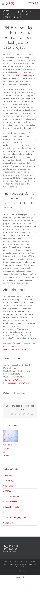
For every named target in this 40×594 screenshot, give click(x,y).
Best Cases (9, 486)
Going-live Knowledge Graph (8, 448)
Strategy (8, 475)
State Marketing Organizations (17, 517)
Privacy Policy (14, 564)
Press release (20, 393)
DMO (7, 512)
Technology (9, 480)
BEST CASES (9, 491)
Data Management (12, 501)
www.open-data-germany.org (23, 75)
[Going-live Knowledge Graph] (10, 431)
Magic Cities (10, 523)
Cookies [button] (21, 567)
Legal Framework (12, 496)
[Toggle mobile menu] (3, 4)
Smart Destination (12, 507)
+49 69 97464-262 (14, 380)
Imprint (5, 564)
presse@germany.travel (19, 383)
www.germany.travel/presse (15, 349)
